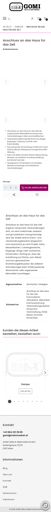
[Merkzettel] (37, 194)
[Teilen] (14, 194)
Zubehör (19, 26)
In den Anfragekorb (36, 187)
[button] (45, 82)
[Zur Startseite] (25, 11)
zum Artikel (25, 391)
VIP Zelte (7, 26)
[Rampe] (25, 364)
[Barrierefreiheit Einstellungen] (45, 504)
